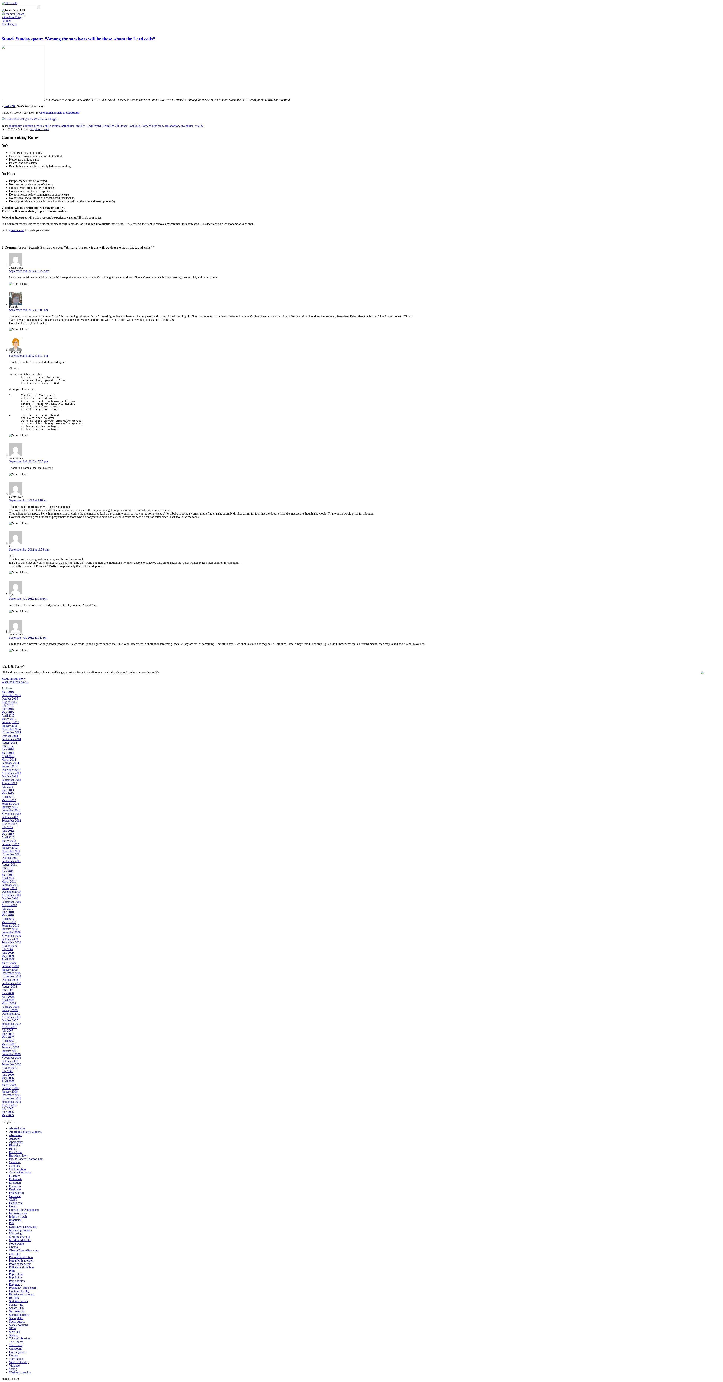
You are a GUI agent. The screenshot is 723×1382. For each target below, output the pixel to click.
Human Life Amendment (24, 1209)
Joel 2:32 (134, 125)
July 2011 (7, 868)
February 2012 (10, 844)
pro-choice (187, 125)
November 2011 (11, 854)
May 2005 (8, 1115)
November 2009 (11, 935)
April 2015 (8, 715)
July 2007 (7, 1030)
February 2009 (10, 966)
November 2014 (11, 732)
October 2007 (10, 1020)
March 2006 (9, 1084)
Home (7, 20)
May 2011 (8, 874)
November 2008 (11, 976)
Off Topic (15, 1253)
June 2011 (8, 871)
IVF (11, 1223)
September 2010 (11, 901)
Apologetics (16, 1142)
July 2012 (7, 827)
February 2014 (10, 762)
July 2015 (7, 705)
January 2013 (10, 807)
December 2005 (11, 1094)
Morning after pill (19, 1236)
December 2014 (11, 729)
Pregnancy (15, 1284)
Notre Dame (16, 1243)
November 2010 (11, 895)
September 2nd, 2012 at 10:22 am (29, 271)
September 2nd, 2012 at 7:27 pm (28, 461)
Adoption (14, 1138)
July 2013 (7, 786)
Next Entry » (9, 24)
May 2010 (8, 915)
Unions (13, 1355)
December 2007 (11, 1013)
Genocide (15, 1196)
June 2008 (8, 993)
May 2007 (8, 1037)
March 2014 (9, 759)
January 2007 (10, 1050)
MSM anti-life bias (20, 1240)
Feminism (15, 1186)
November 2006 (11, 1057)
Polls (12, 1270)
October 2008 (10, 979)
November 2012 (11, 813)
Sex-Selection (17, 1311)
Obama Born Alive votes (24, 1250)
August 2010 (9, 905)
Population (15, 1277)
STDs (12, 1328)
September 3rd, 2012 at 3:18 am (28, 500)
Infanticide (15, 1219)
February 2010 (10, 925)
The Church (16, 1341)
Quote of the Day (19, 1291)
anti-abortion (52, 125)
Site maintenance (19, 1314)
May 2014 (8, 752)
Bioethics (14, 1145)
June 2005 (8, 1111)
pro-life (199, 125)
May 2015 (8, 712)
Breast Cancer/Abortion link (26, 1158)
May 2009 (8, 956)
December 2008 (11, 973)
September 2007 (11, 1023)
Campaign (15, 1162)
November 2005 (11, 1098)
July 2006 (7, 1071)
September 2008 (11, 983)
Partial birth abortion (21, 1260)
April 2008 (8, 1000)
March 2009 (9, 962)
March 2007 (9, 1044)
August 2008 (9, 986)
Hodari (13, 1206)
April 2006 (8, 1081)
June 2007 (8, 1034)
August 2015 (9, 702)
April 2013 (8, 796)
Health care (16, 1203)
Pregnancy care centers (22, 1287)
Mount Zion (156, 125)
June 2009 (8, 952)
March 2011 (9, 881)
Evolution (15, 1182)
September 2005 (11, 1101)
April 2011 (8, 878)
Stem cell (14, 1331)
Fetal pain (15, 1189)
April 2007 (8, 1040)
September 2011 (11, 861)
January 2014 (10, 766)
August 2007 (9, 1027)
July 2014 (7, 746)
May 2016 (8, 691)
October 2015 (10, 698)
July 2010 (7, 908)
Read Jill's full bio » (13, 678)
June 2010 (8, 912)
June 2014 (8, 749)
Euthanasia (15, 1179)
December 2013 (11, 769)
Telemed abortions (20, 1338)
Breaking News (18, 1155)
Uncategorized (17, 1352)
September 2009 (11, 942)
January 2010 (10, 928)
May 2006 (8, 1078)
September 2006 (11, 1064)
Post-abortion (17, 1280)
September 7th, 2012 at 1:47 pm (28, 637)
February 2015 (10, 722)
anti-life (80, 125)
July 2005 (7, 1108)
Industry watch (18, 1216)
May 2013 (8, 793)
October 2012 (10, 817)
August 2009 (9, 945)
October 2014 (10, 735)
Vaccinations (16, 1358)
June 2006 (8, 1074)
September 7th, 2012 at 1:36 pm (28, 598)
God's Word (93, 125)
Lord (144, 125)
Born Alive (15, 1152)
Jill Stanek (121, 125)
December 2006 (11, 1054)
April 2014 (8, 756)
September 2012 (11, 820)
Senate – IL (16, 1304)
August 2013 (9, 783)
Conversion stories (20, 1172)
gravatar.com (16, 230)
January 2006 (10, 1091)
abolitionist (15, 125)
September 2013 (11, 779)
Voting (13, 1369)
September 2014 (11, 739)
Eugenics (14, 1175)
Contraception (17, 1169)
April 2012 (8, 837)
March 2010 (9, 922)
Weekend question (20, 1372)
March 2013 (9, 800)
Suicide (13, 1335)
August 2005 (9, 1105)
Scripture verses (39, 129)
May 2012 (8, 834)
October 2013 (10, 776)
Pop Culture (16, 1274)
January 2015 (10, 725)
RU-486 (14, 1297)
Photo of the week (20, 1264)
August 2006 (9, 1067)
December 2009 (11, 932)
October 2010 (10, 898)
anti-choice (67, 125)
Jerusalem (108, 125)
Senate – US (16, 1308)
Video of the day (19, 1362)
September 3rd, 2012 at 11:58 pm (29, 549)
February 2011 (10, 884)
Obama (13, 1247)
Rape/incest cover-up (21, 1294)
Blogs (12, 1148)
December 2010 (11, 891)
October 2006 (10, 1061)
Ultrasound (15, 1348)
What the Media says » (15, 682)
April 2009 (8, 959)
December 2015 (11, 695)
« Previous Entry (11, 17)
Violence (14, 1365)
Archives (7, 688)
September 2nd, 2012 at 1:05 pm (28, 309)
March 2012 (9, 840)
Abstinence (15, 1135)
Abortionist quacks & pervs (25, 1131)
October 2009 (10, 939)
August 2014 (9, 742)
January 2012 (10, 847)
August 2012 (9, 823)
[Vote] (13, 284)
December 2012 (11, 810)
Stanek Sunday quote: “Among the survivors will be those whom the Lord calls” (78, 38)
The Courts (15, 1345)
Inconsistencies (18, 1213)
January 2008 (10, 1010)
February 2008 (10, 1006)
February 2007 (10, 1047)
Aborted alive (17, 1128)
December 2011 (11, 851)
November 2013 (11, 773)
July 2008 (7, 989)
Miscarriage (16, 1233)
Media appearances (20, 1230)
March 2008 (9, 1003)
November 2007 (11, 1017)
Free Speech (16, 1192)
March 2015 (9, 718)
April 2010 (8, 918)
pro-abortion (172, 125)
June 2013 (8, 790)
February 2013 (10, 803)
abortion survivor (33, 125)
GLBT (13, 1199)
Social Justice (17, 1321)
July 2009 (7, 949)
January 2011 (9, 888)
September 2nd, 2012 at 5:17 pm (28, 355)
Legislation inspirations (23, 1226)
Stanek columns (18, 1324)
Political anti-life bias (21, 1267)
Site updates (16, 1318)
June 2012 (8, 830)
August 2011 (9, 864)
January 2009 (10, 969)
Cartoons (14, 1165)
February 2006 (10, 1088)
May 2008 (8, 996)
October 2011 (10, 857)
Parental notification (21, 1257)
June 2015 (8, 708)
